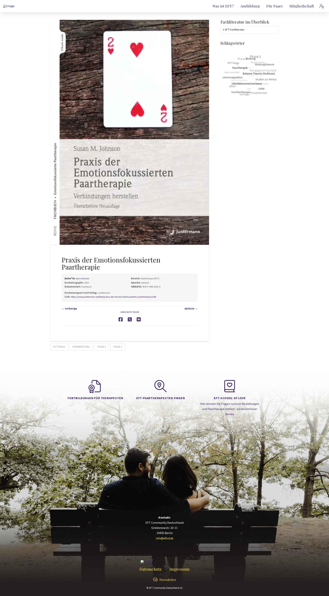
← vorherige (69, 309)
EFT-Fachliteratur (234, 30)
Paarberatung (81, 347)
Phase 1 (101, 347)
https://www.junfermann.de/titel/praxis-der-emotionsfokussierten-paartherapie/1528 (113, 297)
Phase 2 (117, 347)
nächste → (191, 309)
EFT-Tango (59, 347)
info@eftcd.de (164, 538)
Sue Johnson (82, 278)
